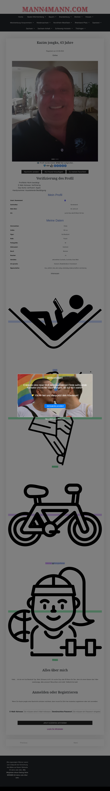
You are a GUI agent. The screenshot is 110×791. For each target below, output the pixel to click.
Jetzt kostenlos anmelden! (55, 406)
